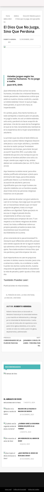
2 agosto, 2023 (25, 432)
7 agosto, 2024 (29, 402)
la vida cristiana (27, 295)
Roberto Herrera (10, 39)
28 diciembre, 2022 (27, 459)
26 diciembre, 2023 (27, 414)
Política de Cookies (33, 489)
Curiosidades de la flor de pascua (12, 340)
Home (7, 16)
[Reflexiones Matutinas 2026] (12, 3)
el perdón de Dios (13, 295)
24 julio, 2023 (25, 444)
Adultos (16, 16)
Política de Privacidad (20, 489)
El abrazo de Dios (12, 399)
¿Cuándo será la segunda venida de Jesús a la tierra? (28, 426)
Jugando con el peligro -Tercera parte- (31, 342)
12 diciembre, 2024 (26, 39)
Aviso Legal (8, 489)
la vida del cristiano (12, 298)
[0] (4, 42)
